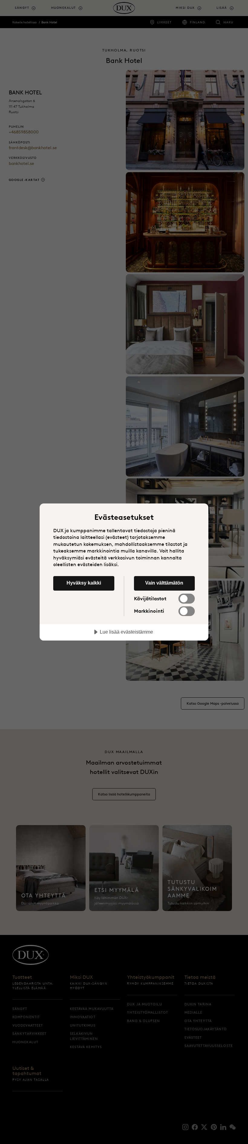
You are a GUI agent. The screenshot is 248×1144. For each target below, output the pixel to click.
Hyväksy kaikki (84, 582)
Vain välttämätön (164, 582)
